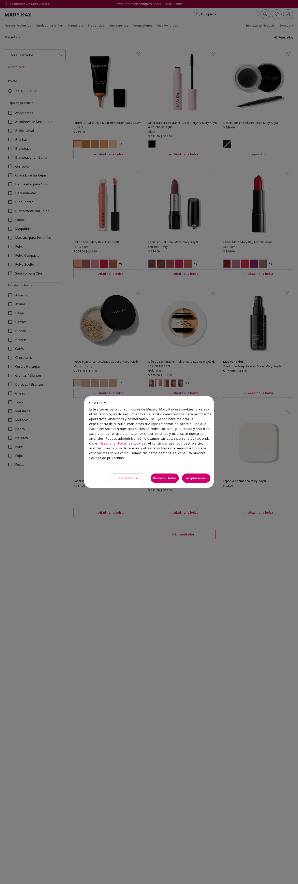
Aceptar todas (196, 478)
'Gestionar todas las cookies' (123, 443)
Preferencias (128, 478)
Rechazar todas (164, 478)
